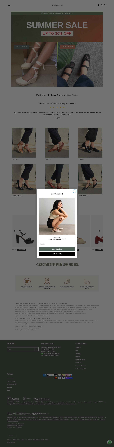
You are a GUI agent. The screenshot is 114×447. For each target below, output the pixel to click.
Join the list (57, 249)
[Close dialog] (74, 191)
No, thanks (57, 254)
